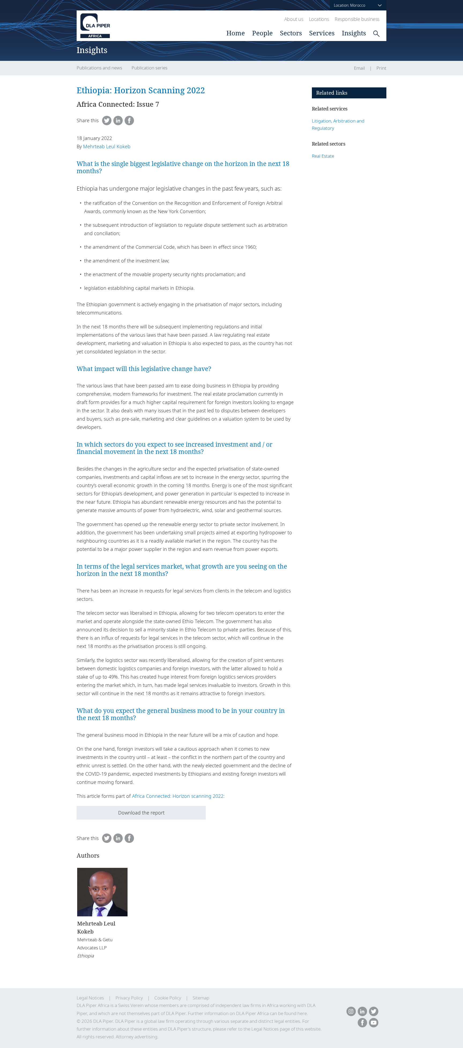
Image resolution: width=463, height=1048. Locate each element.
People (262, 32)
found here (295, 1013)
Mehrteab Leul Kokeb (106, 146)
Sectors (291, 32)
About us (293, 19)
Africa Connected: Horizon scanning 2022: (178, 796)
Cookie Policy (167, 997)
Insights (354, 32)
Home (235, 32)
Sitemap (201, 997)
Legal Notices (90, 997)
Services (322, 32)
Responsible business (357, 19)
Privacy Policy (129, 997)
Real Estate (323, 156)
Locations (319, 19)
